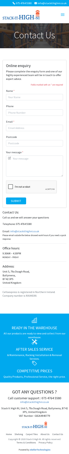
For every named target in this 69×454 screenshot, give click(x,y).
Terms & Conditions (26, 442)
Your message (14, 152)
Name (9, 90)
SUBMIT (16, 201)
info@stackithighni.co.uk (52, 3)
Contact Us (57, 434)
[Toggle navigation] (62, 15)
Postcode (11, 137)
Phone (10, 106)
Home (9, 434)
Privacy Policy (46, 442)
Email (9, 121)
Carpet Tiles (32, 434)
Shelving (19, 434)
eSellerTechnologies (40, 449)
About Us (45, 434)
